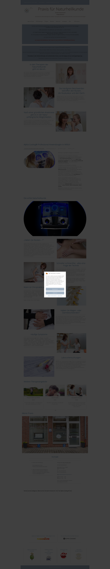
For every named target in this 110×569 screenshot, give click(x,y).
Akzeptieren (55, 289)
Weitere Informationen (52, 295)
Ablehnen (55, 293)
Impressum (60, 295)
